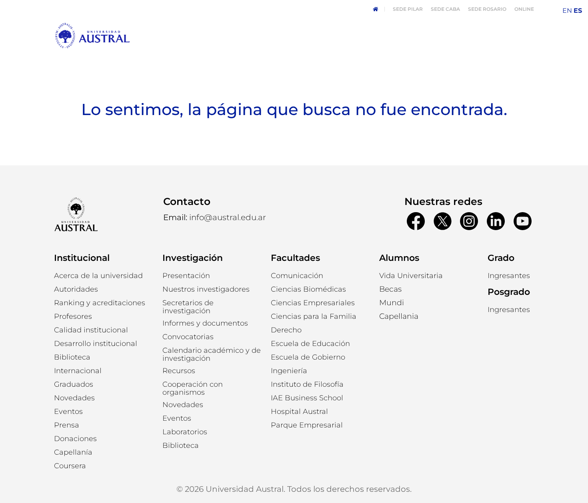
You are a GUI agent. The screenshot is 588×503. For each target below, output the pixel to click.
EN (567, 10)
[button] (76, 289)
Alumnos (399, 257)
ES (578, 10)
